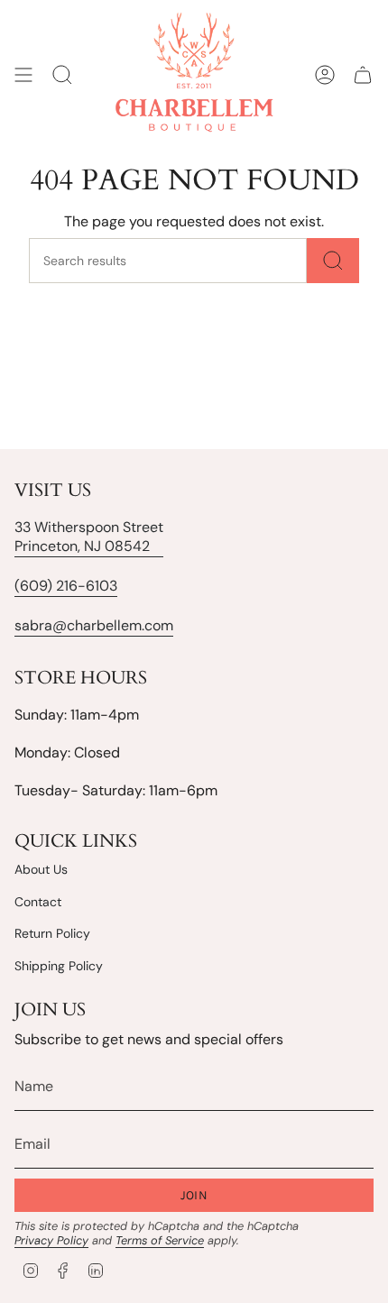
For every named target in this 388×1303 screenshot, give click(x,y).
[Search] (333, 260)
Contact (37, 902)
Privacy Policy (51, 1240)
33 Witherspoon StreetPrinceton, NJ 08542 (88, 536)
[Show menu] (23, 74)
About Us (41, 869)
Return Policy (52, 933)
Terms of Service (159, 1240)
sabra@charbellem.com (93, 625)
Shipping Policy (58, 966)
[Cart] (363, 74)
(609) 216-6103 (65, 585)
